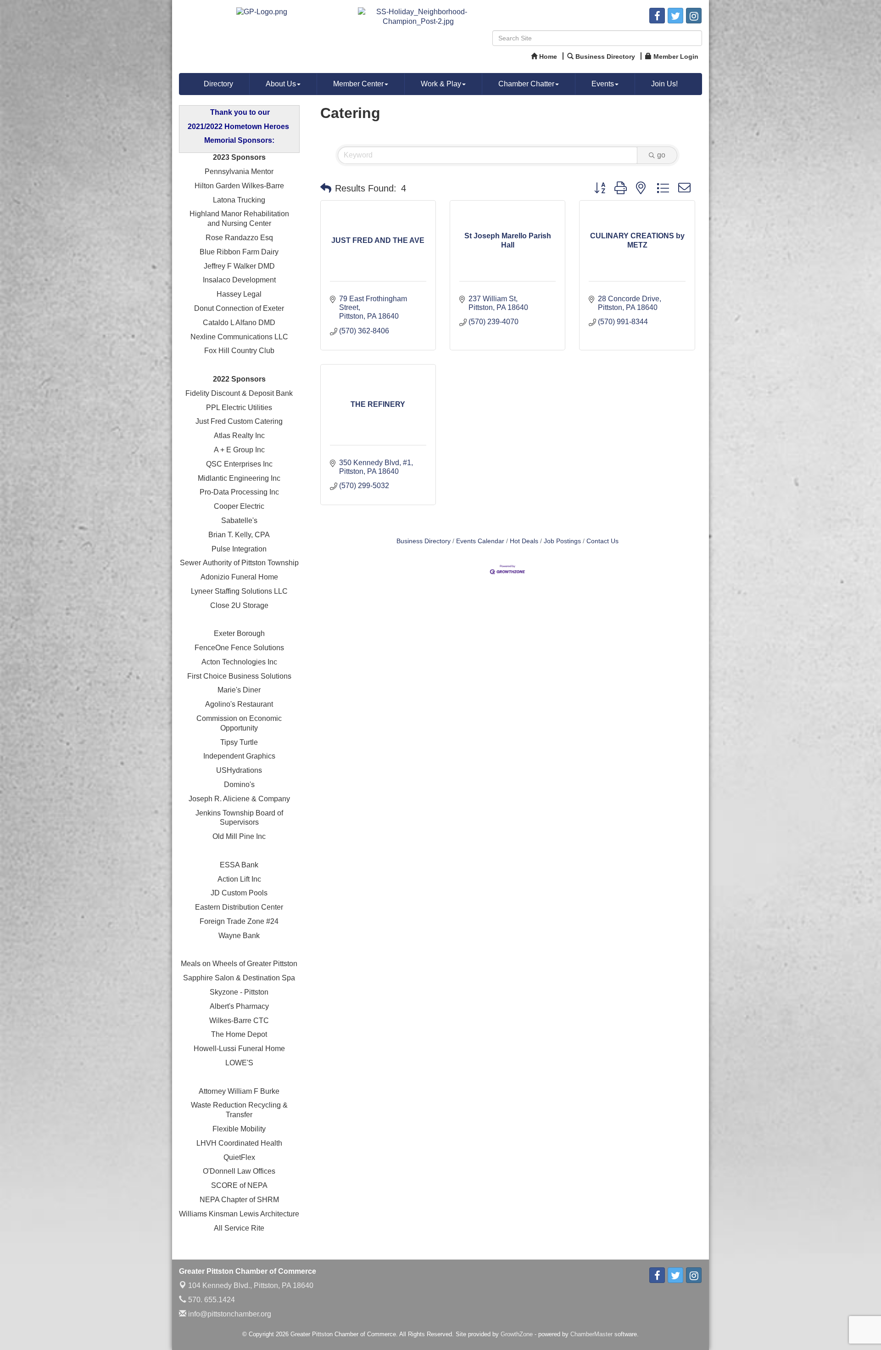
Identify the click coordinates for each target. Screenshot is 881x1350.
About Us (281, 84)
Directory (218, 84)
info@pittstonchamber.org (228, 1314)
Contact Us (602, 541)
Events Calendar (480, 541)
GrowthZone (517, 1334)
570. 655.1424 (210, 1300)
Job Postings (562, 541)
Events (602, 84)
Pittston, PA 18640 (250, 1285)
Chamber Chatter (526, 84)
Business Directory (423, 541)
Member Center (358, 84)
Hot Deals (524, 541)
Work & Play (441, 84)
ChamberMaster (591, 1334)
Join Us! (664, 84)
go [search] (661, 155)
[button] (325, 188)
